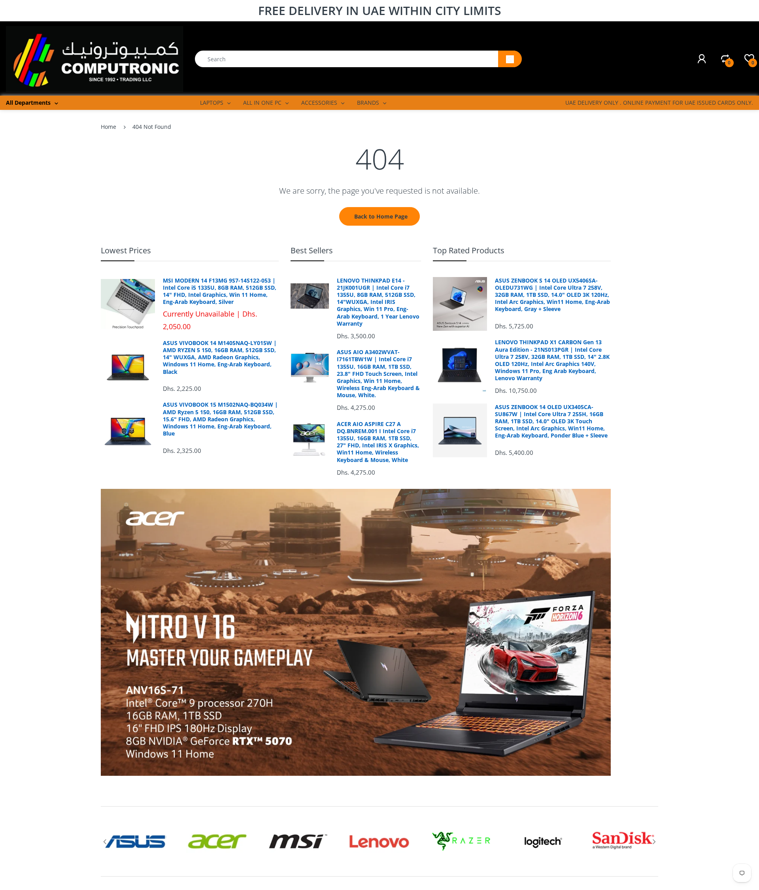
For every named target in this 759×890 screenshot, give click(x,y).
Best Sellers (312, 250)
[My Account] (701, 59)
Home (108, 126)
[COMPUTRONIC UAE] (94, 58)
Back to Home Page (381, 216)
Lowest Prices (126, 250)
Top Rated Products (468, 250)
